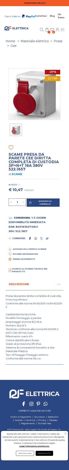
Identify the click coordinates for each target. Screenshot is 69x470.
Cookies (18, 420)
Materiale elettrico (35, 41)
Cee (13, 46)
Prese (58, 41)
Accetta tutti (44, 453)
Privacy (42, 420)
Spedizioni (53, 417)
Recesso (53, 420)
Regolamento (28, 423)
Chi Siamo (61, 16)
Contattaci (41, 16)
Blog (52, 16)
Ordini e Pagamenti (21, 417)
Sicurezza (39, 417)
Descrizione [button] (19, 284)
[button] (43, 202)
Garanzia (30, 420)
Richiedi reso (44, 423)
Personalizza (25, 453)
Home (10, 41)
